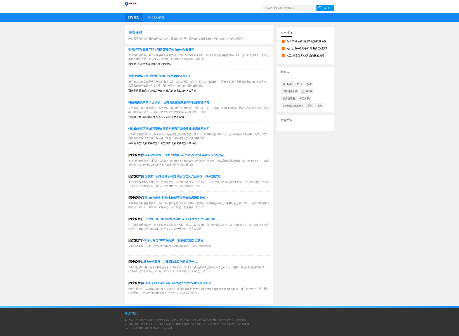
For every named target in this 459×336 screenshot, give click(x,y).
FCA (319, 105)
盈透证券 (307, 91)
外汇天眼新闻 (156, 17)
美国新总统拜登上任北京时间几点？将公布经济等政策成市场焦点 (183, 155)
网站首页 (133, 17)
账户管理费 (289, 98)
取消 (299, 84)
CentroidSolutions (293, 105)
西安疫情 (135, 32)
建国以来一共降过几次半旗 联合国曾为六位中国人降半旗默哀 (181, 176)
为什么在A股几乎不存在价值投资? (306, 48)
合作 (309, 84)
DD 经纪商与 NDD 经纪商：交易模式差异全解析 (172, 240)
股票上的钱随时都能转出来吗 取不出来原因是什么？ (175, 197)
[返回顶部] (451, 298)
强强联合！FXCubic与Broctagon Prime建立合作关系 (176, 283)
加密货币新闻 (290, 91)
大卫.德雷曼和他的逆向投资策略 (305, 55)
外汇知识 (305, 98)
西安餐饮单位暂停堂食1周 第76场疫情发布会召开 (159, 75)
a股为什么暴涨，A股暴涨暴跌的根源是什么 (169, 261)
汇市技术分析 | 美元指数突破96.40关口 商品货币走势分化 (178, 219)
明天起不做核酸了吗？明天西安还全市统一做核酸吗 (161, 49)
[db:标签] (288, 84)
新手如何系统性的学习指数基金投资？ (309, 41)
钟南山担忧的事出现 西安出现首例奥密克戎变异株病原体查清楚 (168, 102)
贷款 (309, 105)
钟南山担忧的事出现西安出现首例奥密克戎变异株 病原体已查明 (168, 128)
